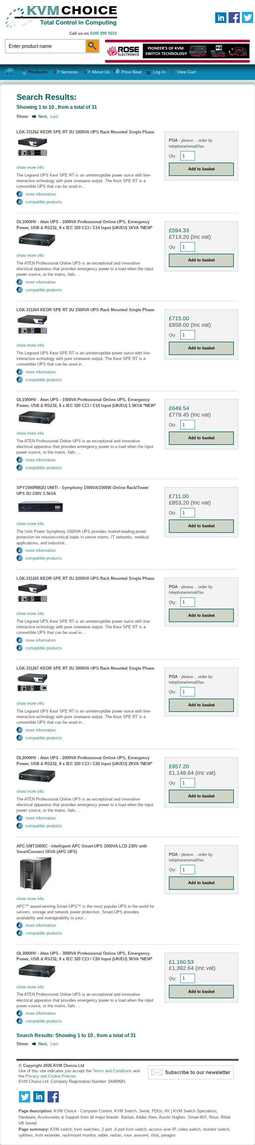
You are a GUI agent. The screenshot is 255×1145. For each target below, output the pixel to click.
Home (9, 71)
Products (37, 71)
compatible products (44, 202)
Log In (159, 71)
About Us (101, 71)
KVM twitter (247, 17)
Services (69, 71)
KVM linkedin (220, 17)
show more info (30, 167)
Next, (43, 116)
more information (41, 194)
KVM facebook (234, 17)
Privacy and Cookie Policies (51, 1076)
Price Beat (131, 71)
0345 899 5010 (103, 33)
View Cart (186, 71)
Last (54, 116)
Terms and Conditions (112, 1071)
